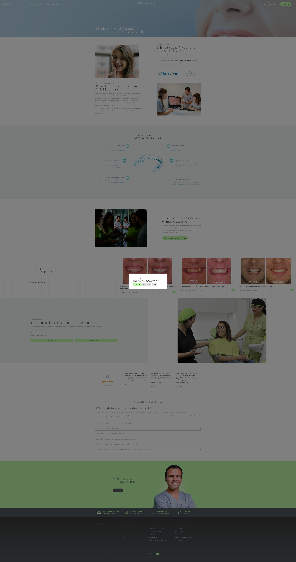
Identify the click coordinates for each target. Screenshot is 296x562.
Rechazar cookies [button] (146, 284)
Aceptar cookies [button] (137, 284)
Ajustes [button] (154, 284)
